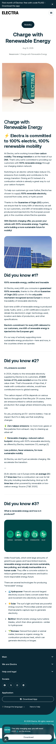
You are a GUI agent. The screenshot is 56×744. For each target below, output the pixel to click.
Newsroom (14, 54)
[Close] (52, 4)
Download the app (11, 5)
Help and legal (9, 671)
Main (4, 656)
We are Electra (9, 664)
